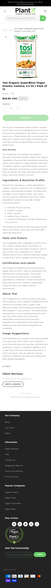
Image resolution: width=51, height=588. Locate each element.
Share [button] (7, 366)
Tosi (10, 30)
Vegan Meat (10, 498)
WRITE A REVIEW (13, 384)
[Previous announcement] (4, 3)
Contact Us (10, 460)
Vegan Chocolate (13, 503)
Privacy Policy (11, 477)
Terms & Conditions (14, 471)
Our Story (9, 428)
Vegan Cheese (11, 492)
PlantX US (12, 569)
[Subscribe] (40, 554)
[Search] (43, 18)
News (7, 433)
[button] (5, 11)
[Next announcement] (46, 3)
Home (4, 30)
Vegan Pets (10, 509)
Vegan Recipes (12, 449)
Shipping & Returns (14, 465)
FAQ (7, 454)
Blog (7, 422)
